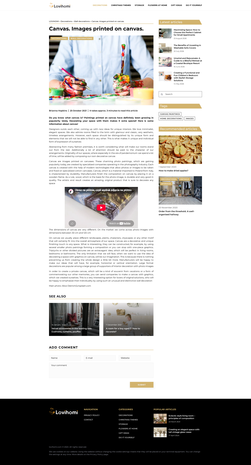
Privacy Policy (96, 454)
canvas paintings (170, 114)
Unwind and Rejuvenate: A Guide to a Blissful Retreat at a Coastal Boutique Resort (188, 61)
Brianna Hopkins (58, 110)
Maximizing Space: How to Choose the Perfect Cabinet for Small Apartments (187, 32)
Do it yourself (194, 5)
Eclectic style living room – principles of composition (182, 417)
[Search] (162, 94)
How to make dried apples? (173, 170)
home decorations (171, 118)
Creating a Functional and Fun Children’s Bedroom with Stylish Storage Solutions (186, 76)
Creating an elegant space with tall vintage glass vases (184, 430)
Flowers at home (157, 5)
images (190, 118)
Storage (139, 5)
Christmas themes (121, 5)
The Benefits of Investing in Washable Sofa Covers (187, 46)
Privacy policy (91, 415)
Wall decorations (81, 38)
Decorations (100, 5)
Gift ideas (176, 5)
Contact (88, 420)
